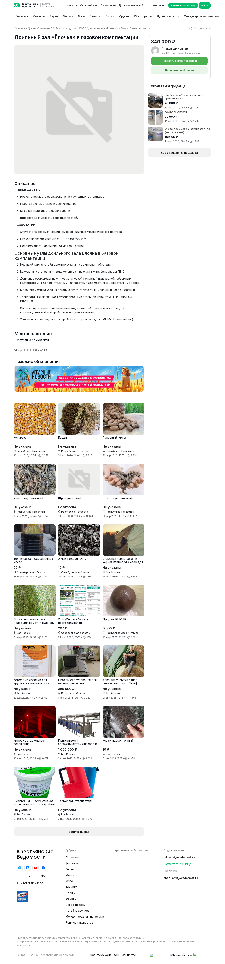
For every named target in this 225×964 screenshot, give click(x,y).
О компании (108, 5)
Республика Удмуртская (31, 340)
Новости (72, 5)
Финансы (39, 16)
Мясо (81, 16)
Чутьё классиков (168, 16)
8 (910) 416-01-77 (30, 883)
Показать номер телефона (179, 60)
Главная (19, 28)
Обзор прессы (143, 16)
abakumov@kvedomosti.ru (181, 878)
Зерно (54, 16)
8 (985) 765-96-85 (31, 876)
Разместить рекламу (183, 5)
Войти (204, 5)
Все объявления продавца (179, 152)
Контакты (159, 5)
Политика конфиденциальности (113, 955)
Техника (95, 16)
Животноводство (65, 28)
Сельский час (89, 5)
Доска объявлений (131, 5)
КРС (81, 28)
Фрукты (124, 16)
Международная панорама (202, 16)
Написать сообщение (179, 70)
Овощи (109, 16)
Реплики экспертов (79, 922)
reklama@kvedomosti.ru (179, 857)
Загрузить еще (79, 832)
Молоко (68, 16)
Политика (21, 16)
